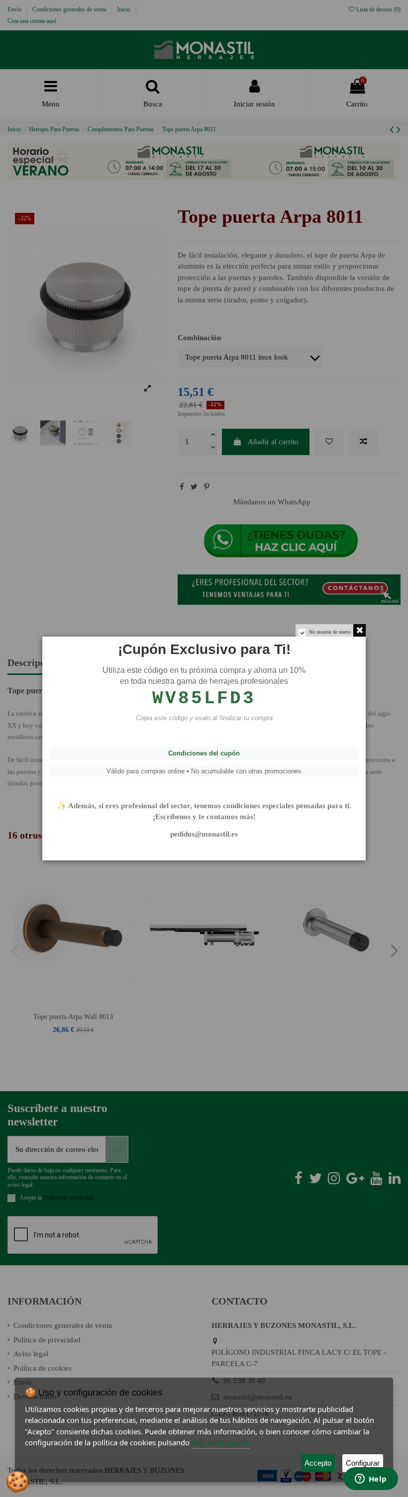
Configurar (363, 1463)
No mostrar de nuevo (330, 632)
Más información (221, 1442)
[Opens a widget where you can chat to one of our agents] (370, 1479)
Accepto (318, 1463)
